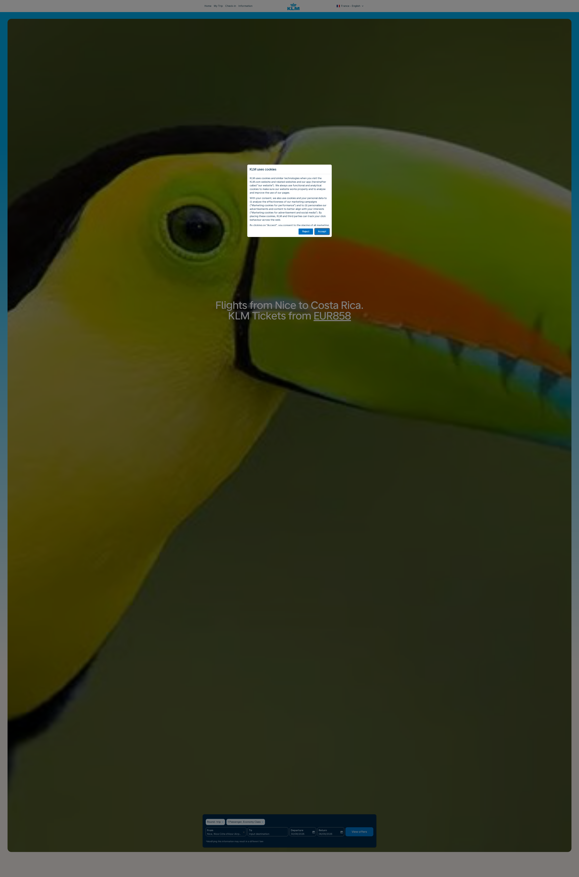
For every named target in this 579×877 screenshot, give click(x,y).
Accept (322, 231)
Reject (305, 231)
